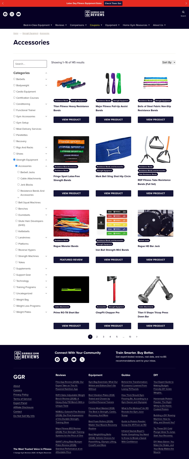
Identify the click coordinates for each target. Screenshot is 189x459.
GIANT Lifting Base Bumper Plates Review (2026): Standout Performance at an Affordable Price (69, 447)
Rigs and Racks (24, 147)
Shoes (19, 153)
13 (130, 336)
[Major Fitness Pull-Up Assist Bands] (113, 83)
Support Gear (23, 274)
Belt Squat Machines (29, 202)
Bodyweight (22, 85)
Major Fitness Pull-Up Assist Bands (112, 108)
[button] (2, 3)
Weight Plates (23, 312)
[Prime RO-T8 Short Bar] (71, 289)
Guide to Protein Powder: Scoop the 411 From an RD (133, 423)
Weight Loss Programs (28, 306)
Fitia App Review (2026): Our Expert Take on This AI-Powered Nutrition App (70, 385)
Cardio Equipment (26, 91)
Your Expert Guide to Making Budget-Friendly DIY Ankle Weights (164, 387)
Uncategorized (24, 293)
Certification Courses (27, 98)
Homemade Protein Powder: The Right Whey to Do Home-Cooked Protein (163, 404)
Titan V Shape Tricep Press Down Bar (153, 314)
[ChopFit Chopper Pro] (113, 289)
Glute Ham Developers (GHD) (30, 223)
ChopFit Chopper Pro (107, 312)
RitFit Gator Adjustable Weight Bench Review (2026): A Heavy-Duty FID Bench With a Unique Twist (70, 400)
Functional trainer (26, 110)
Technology (22, 281)
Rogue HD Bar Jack (149, 246)
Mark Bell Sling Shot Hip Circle (113, 176)
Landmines (24, 237)
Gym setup (22, 122)
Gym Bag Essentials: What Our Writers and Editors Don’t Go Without (103, 385)
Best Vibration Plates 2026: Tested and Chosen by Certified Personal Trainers (102, 398)
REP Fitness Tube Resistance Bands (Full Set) (154, 182)
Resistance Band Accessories (66, 166)
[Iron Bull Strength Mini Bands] (113, 223)
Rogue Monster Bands (66, 246)
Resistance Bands (61, 100)
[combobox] (31, 64)
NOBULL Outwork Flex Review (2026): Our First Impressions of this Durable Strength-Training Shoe (70, 417)
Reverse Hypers (27, 250)
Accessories (44, 33)
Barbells (20, 79)
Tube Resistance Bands (148, 174)
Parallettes (22, 135)
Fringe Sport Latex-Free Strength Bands (67, 178)
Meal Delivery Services (28, 129)
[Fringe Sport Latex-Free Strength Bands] (71, 149)
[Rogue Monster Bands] (71, 223)
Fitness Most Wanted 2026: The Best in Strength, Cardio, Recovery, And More (102, 412)
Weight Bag (22, 299)
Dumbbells (24, 215)
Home (15, 33)
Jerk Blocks (26, 184)
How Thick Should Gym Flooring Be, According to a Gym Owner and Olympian (134, 398)
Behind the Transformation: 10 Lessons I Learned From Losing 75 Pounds (134, 385)
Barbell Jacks (27, 172)
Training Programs (26, 287)
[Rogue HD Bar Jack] (155, 223)
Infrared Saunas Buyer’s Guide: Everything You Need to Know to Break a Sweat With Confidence (135, 436)
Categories (21, 73)
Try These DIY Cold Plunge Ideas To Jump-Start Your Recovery (164, 432)
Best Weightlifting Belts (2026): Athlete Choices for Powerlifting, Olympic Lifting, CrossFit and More (102, 440)
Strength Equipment (30, 33)
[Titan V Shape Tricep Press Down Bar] (155, 289)
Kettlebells (23, 231)
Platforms (23, 243)
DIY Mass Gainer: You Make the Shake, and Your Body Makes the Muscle (164, 447)
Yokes (21, 262)
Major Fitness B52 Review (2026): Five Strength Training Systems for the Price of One (70, 432)
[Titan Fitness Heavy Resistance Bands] (71, 83)
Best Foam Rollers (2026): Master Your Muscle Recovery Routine (103, 425)
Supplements (23, 268)
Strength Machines (28, 256)
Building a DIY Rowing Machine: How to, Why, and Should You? (164, 419)
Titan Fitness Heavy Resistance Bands (71, 108)
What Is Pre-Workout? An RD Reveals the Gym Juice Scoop (135, 412)
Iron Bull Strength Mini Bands (112, 250)
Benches (23, 208)
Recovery (21, 141)
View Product (71, 119)
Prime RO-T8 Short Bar (66, 312)
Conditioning (23, 104)
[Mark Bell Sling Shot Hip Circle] (113, 149)
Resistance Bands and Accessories (32, 193)
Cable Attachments (30, 178)
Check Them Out (113, 3)
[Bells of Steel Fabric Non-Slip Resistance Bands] (155, 83)
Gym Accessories (25, 116)
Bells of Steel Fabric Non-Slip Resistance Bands (154, 108)
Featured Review (71, 260)
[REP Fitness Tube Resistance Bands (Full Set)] (155, 149)
